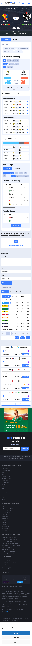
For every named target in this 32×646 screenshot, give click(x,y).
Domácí (11, 64)
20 (16, 173)
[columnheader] (5, 184)
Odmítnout (16, 637)
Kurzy (16, 39)
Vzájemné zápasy (8, 51)
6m (8, 67)
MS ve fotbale (5, 507)
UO (11, 291)
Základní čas (6, 296)
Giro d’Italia (5, 494)
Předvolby (16, 642)
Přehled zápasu (6, 39)
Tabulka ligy (18, 51)
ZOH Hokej (5, 468)
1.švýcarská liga (24, 33)
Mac (23, 120)
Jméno (3, 268)
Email (3, 275)
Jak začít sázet (6, 560)
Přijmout (16, 633)
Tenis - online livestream (8, 547)
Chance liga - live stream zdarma (11, 545)
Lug (11, 113)
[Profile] (23, 3)
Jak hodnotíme (5, 620)
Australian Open (6, 478)
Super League (16, 31)
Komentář (4, 256)
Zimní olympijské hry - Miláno (9, 537)
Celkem (6, 64)
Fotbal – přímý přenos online (9, 539)
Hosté (16, 64)
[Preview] (25, 385)
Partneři (18, 620)
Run (11, 123)
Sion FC (13, 197)
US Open (4, 484)
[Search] (19, 2)
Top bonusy (5, 572)
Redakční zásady (24, 618)
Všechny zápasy (8, 173)
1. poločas (14, 296)
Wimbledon (5, 480)
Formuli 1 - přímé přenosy (9, 551)
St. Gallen (13, 190)
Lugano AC (13, 194)
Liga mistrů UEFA (6, 514)
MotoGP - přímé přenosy (8, 553)
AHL (3, 474)
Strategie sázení (6, 564)
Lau (23, 107)
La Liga (4, 520)
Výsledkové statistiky (9, 48)
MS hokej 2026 (6, 470)
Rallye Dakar (5, 498)
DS (20, 291)
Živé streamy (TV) (7, 568)
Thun (12, 187)
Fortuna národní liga (7, 528)
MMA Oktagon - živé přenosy (10, 549)
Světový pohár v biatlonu (8, 496)
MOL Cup (4, 530)
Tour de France (6, 490)
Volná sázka (6, 577)
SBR (16, 291)
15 (21, 173)
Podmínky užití (8, 618)
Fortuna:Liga (5, 526)
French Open (5, 482)
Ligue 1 (4, 524)
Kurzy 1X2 (4, 291)
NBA (3, 486)
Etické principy (16, 618)
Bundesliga (5, 518)
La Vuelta (4, 492)
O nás (6, 611)
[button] (29, 624)
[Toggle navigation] (29, 3)
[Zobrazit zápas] (27, 102)
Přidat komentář (6, 283)
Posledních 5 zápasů (23, 48)
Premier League (6, 516)
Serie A (4, 522)
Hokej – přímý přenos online (9, 541)
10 (25, 173)
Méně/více (15, 60)
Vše (4, 67)
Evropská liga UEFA (7, 510)
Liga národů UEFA (6, 512)
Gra (11, 132)
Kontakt (11, 620)
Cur (11, 101)
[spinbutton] (9, 333)
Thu (23, 104)
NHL (3, 472)
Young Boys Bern (15, 204)
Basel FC (13, 200)
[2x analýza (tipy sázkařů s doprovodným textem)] (28, 373)
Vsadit (16, 337)
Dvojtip (9, 60)
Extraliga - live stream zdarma (10, 543)
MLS (3, 488)
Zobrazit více (16, 225)
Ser (11, 110)
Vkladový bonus (21, 577)
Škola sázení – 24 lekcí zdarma (10, 562)
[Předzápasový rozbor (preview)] (25, 385)
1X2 (5, 60)
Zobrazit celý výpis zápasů (16, 404)
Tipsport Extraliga (6, 476)
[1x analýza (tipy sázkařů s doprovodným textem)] (28, 351)
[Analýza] (28, 351)
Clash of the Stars (6, 500)
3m (11, 67)
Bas (23, 101)
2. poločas (22, 296)
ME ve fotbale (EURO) (8, 509)
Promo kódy (5, 566)
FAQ (15, 620)
